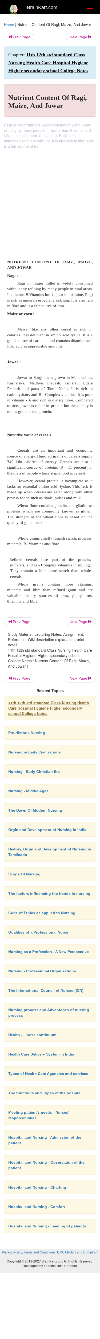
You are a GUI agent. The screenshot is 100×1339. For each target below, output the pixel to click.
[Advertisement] (50, 201)
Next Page (79, 37)
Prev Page (21, 37)
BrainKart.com (42, 7)
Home (9, 25)
